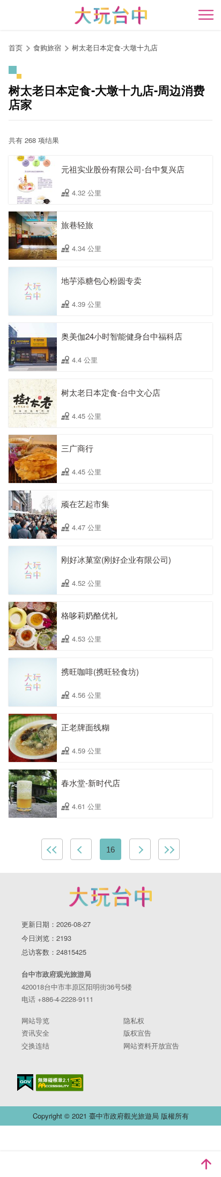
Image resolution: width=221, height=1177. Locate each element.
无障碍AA (60, 1082)
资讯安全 (35, 1033)
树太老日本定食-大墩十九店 (115, 47)
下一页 (140, 849)
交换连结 (35, 1045)
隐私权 (133, 1020)
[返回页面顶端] (206, 1164)
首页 (16, 47)
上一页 (81, 849)
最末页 (169, 849)
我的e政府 (25, 1082)
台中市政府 (110, 896)
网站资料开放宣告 (151, 1045)
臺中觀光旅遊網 (111, 15)
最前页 (52, 849)
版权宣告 (137, 1033)
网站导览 (35, 1020)
